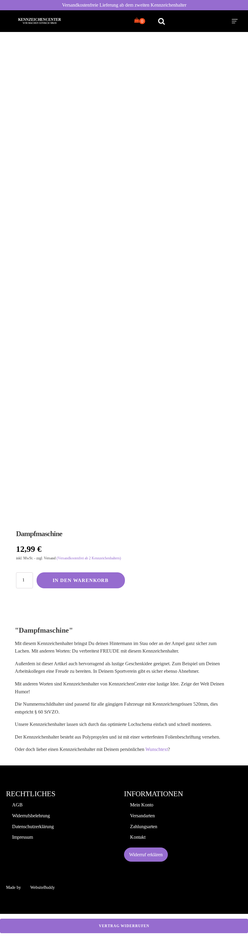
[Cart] (139, 20)
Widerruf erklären (146, 854)
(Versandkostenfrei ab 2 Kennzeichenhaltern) (89, 558)
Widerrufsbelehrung (31, 815)
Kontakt (137, 837)
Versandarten (142, 815)
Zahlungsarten (143, 826)
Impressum (22, 837)
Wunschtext (156, 749)
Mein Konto (141, 804)
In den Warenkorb (81, 580)
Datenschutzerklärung (33, 826)
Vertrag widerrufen (124, 926)
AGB (17, 804)
